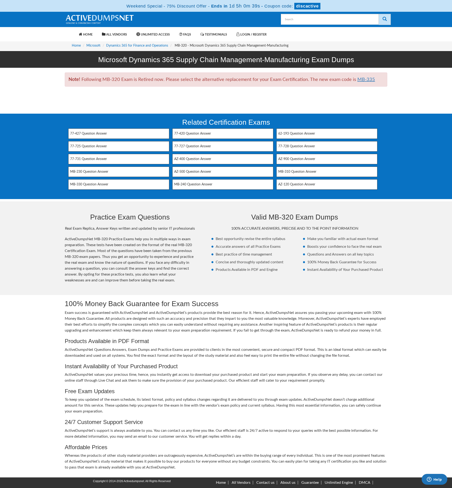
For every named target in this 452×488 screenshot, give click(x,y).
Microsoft (93, 45)
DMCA (364, 482)
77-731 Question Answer (88, 159)
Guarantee (310, 482)
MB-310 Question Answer (297, 171)
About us (287, 482)
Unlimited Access (155, 34)
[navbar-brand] (70, 32)
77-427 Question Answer (88, 133)
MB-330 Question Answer (89, 184)
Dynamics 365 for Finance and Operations (137, 45)
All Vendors (116, 34)
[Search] (385, 19)
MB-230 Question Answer (89, 171)
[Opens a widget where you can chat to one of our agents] (434, 480)
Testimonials (215, 34)
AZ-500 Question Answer (192, 171)
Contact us (265, 482)
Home (87, 34)
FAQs (186, 34)
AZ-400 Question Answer (192, 159)
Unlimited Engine (339, 482)
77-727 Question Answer (192, 146)
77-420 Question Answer (192, 133)
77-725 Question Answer (88, 146)
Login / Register (253, 34)
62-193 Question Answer (296, 133)
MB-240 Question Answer (193, 184)
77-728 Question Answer (296, 146)
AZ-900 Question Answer (296, 159)
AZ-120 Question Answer (296, 184)
